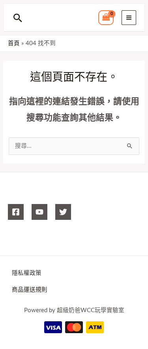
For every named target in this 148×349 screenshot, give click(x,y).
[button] (18, 18)
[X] (63, 212)
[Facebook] (16, 212)
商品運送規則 (29, 290)
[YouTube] (39, 212)
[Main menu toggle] (129, 17)
